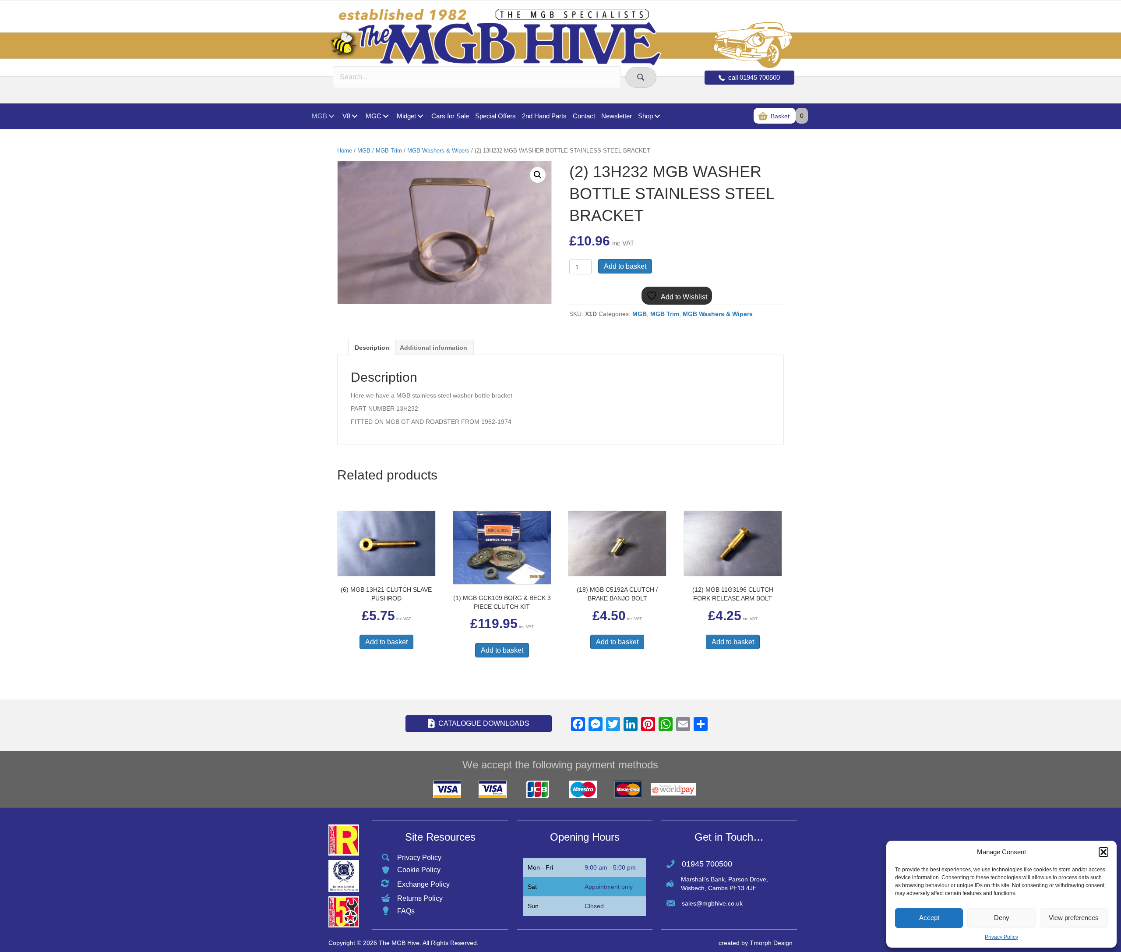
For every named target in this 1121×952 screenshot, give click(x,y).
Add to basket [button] (386, 642)
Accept (929, 917)
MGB (363, 150)
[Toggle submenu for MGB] (331, 116)
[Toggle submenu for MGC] (385, 116)
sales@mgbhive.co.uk (712, 903)
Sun (533, 905)
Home (344, 150)
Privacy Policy (1001, 937)
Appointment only (609, 886)
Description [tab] (372, 347)
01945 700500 (707, 864)
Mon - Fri (540, 867)
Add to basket (625, 266)
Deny (1001, 917)
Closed (594, 905)
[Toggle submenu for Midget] (420, 116)
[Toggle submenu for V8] (354, 116)
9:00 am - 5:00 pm (610, 867)
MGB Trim (389, 150)
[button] (1103, 852)
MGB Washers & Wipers (438, 150)
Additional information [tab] (433, 347)
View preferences (1074, 917)
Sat (532, 886)
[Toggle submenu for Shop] (657, 116)
